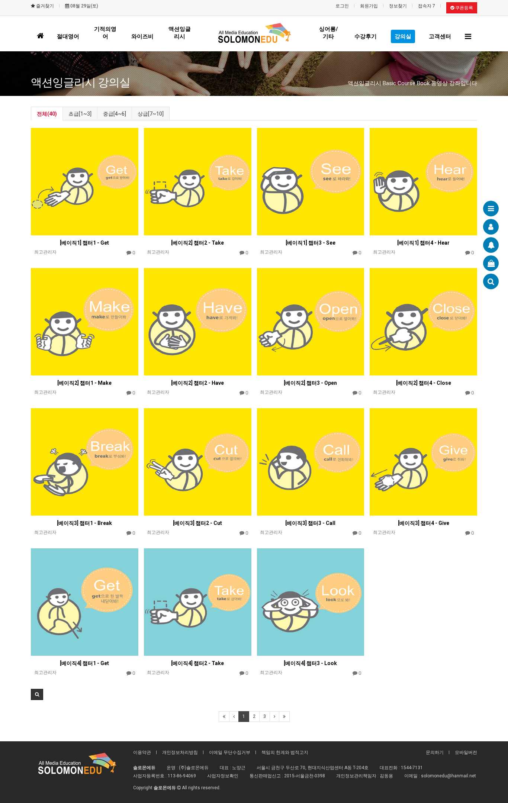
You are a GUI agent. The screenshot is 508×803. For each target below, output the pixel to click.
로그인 (342, 6)
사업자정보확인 (222, 775)
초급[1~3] (79, 114)
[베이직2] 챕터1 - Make (84, 383)
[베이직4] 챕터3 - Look (310, 663)
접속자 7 (426, 6)
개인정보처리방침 (180, 752)
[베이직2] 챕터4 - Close (423, 383)
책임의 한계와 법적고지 (284, 752)
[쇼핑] (491, 263)
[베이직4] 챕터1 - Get (84, 663)
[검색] (491, 281)
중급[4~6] (114, 114)
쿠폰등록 (463, 7)
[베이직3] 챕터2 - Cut (197, 523)
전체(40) (47, 114)
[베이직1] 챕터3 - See (310, 243)
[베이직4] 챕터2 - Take (197, 663)
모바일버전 (466, 752)
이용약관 (142, 752)
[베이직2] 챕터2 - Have (197, 383)
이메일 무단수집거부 (229, 752)
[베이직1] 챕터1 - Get (84, 243)
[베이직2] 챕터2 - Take (197, 243)
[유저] (491, 227)
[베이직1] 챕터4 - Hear (423, 243)
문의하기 (435, 752)
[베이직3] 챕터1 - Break (84, 523)
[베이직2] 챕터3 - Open (310, 383)
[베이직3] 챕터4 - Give (423, 523)
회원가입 (369, 6)
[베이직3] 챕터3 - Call (310, 523)
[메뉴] (491, 208)
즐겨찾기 (44, 6)
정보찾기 (398, 6)
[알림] (491, 245)
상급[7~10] (151, 114)
